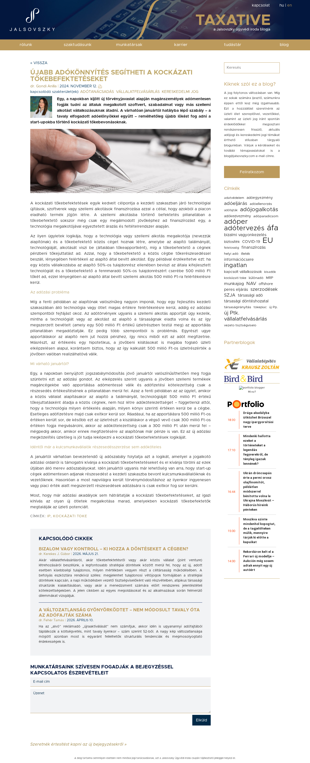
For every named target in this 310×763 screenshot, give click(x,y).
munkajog (234, 284)
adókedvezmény (237, 216)
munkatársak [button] (129, 45)
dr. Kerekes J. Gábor (54, 554)
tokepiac (260, 307)
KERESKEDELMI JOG (180, 92)
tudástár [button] (232, 45)
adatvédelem (234, 198)
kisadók (270, 272)
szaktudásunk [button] (78, 45)
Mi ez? (252, 391)
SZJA (229, 295)
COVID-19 (251, 242)
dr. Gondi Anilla (43, 86)
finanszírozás (253, 247)
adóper (236, 221)
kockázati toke (70, 516)
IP (49, 516)
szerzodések (264, 289)
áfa (272, 228)
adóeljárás (235, 203)
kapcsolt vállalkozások (243, 272)
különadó (256, 278)
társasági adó (250, 295)
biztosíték (232, 242)
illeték (245, 253)
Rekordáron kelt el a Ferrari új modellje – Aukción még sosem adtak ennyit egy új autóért (258, 561)
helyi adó (231, 253)
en (289, 5)
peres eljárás (236, 290)
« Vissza (38, 63)
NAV (251, 283)
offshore (266, 284)
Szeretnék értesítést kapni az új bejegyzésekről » (78, 744)
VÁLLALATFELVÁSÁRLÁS (138, 92)
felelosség (231, 247)
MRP (269, 278)
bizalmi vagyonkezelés (245, 235)
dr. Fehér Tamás (51, 620)
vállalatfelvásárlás (245, 319)
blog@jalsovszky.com (239, 156)
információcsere (239, 260)
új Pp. (273, 307)
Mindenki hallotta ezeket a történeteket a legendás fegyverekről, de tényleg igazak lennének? (257, 449)
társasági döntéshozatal (246, 301)
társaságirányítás (237, 307)
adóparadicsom (265, 216)
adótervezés (244, 228)
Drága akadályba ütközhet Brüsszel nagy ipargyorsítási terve (258, 419)
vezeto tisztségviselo (240, 325)
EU (268, 240)
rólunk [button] (26, 45)
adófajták (231, 210)
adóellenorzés (261, 204)
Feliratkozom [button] (252, 172)
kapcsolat (261, 5)
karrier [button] (180, 45)
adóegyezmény (260, 198)
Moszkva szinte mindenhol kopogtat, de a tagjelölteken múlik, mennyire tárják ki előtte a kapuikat (259, 530)
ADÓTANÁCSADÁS (97, 92)
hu (281, 5)
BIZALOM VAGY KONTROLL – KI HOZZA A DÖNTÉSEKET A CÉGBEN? (113, 549)
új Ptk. (231, 312)
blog (284, 45)
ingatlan (235, 265)
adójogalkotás (259, 209)
